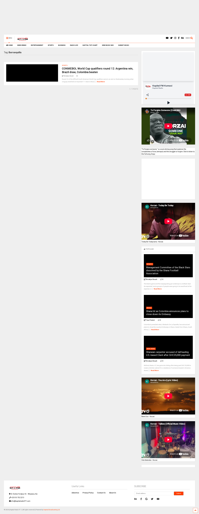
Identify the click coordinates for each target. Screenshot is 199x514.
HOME (10, 45)
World (149, 308)
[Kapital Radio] (21, 41)
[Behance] (182, 38)
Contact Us (101, 493)
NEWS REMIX (21, 45)
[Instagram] (175, 38)
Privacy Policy (88, 493)
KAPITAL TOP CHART (90, 45)
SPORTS (51, 45)
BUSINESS (61, 45)
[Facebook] (179, 38)
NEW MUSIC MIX (108, 45)
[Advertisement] (73, 18)
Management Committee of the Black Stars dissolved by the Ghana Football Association (168, 270)
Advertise (75, 493)
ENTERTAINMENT (37, 45)
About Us (112, 493)
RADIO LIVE (74, 45)
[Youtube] (167, 38)
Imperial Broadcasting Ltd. (51, 510)
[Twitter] (171, 38)
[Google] (146, 499)
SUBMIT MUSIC (123, 45)
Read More (101, 82)
